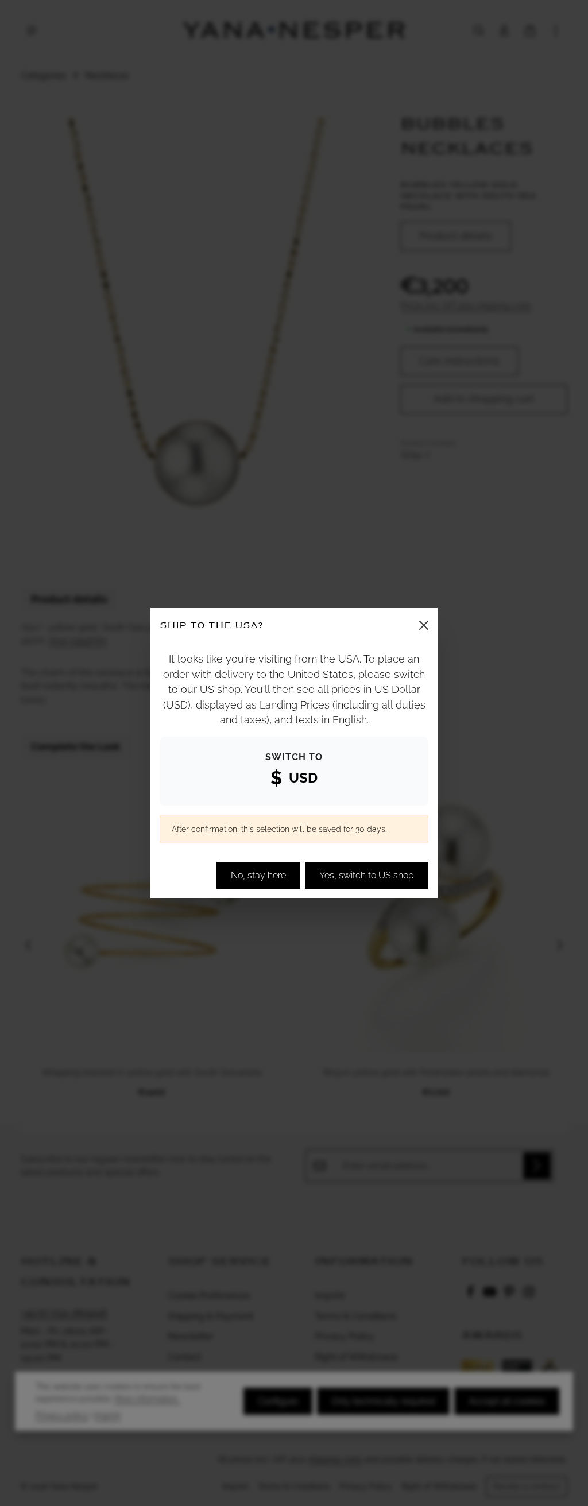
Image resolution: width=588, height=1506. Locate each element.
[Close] (424, 625)
